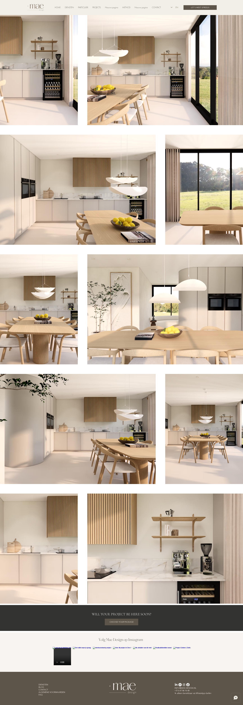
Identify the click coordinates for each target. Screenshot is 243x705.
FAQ (41, 694)
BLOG (41, 687)
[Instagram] (184, 684)
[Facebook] (188, 684)
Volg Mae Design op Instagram (121, 639)
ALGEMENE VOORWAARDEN (52, 692)
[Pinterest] (180, 684)
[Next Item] (182, 656)
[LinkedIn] (176, 684)
